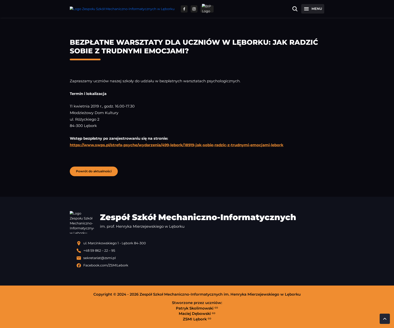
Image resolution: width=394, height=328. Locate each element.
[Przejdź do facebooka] (184, 9)
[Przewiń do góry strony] (385, 319)
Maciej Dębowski (195, 313)
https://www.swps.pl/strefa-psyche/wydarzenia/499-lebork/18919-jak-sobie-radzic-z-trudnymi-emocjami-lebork (176, 145)
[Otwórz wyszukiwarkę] (294, 8)
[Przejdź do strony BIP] (207, 9)
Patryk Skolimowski (195, 308)
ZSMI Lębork (195, 319)
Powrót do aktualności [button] (94, 171)
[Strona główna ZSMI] (122, 8)
